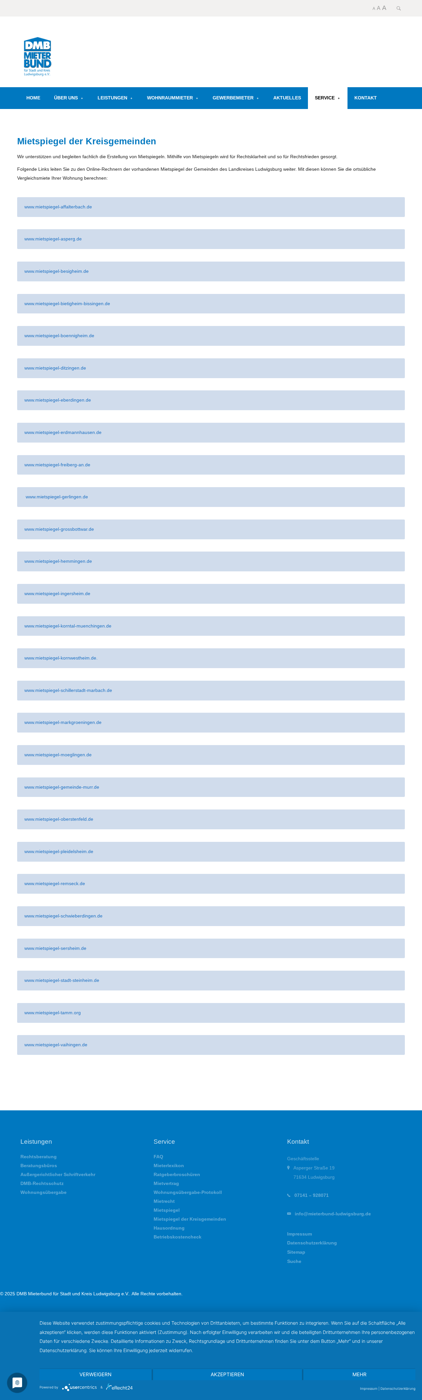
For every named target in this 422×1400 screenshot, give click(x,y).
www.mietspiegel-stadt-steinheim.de (61, 980)
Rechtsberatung (38, 1156)
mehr (359, 1374)
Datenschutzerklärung (312, 1242)
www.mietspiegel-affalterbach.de (58, 206)
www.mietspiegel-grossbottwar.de (59, 529)
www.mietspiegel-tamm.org (52, 1012)
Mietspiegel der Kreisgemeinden (190, 1219)
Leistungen (112, 97)
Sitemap (296, 1252)
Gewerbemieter (233, 97)
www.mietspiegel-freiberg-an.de (57, 464)
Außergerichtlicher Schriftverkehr (57, 1174)
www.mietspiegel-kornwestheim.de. (61, 658)
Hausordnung (169, 1228)
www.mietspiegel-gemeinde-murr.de (61, 787)
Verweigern (95, 1374)
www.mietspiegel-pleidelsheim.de (58, 851)
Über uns (66, 97)
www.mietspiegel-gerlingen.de (56, 496)
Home (33, 97)
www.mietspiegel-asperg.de (53, 238)
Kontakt (365, 97)
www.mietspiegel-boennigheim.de (59, 335)
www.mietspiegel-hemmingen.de (58, 561)
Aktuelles (287, 97)
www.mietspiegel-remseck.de (54, 883)
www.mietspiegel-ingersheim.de (57, 593)
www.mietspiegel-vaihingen (52, 1044)
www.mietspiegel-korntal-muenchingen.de (67, 625)
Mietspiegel (167, 1210)
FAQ (158, 1156)
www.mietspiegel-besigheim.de (56, 271)
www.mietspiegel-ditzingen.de (55, 368)
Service (325, 97)
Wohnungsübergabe (43, 1192)
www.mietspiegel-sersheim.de (55, 948)
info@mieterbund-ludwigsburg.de (333, 1213)
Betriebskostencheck (177, 1237)
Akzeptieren (227, 1374)
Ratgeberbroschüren (177, 1174)
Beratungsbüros (38, 1165)
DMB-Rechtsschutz (42, 1183)
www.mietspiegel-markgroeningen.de (63, 722)
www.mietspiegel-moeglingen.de (58, 754)
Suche (294, 1261)
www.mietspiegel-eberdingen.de (57, 400)
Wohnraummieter (170, 97)
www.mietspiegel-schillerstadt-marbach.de (68, 690)
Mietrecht (164, 1201)
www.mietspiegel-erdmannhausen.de (63, 432)
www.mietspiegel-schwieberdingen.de (63, 915)
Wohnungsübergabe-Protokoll (188, 1192)
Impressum (299, 1234)
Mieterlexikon (169, 1165)
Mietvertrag (166, 1183)
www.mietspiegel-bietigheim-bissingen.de (67, 303)
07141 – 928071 (311, 1195)
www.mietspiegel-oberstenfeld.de (58, 819)
